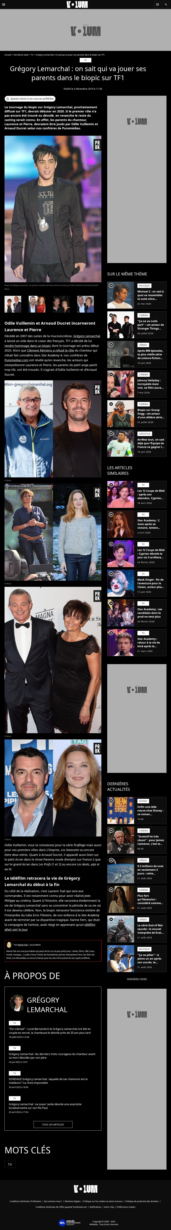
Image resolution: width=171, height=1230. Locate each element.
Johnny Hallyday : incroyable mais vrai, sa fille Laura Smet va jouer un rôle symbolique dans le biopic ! (149, 389)
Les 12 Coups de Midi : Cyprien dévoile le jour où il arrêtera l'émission (151, 555)
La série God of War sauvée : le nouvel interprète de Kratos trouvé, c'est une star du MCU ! (150, 932)
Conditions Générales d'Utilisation (25, 1201)
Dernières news (21, 54)
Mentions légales (73, 1201)
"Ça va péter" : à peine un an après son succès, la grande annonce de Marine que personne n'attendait (150, 966)
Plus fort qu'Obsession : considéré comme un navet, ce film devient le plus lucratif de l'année (149, 905)
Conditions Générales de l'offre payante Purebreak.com (61, 1207)
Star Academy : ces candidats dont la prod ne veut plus (149, 612)
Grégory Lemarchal (86, 336)
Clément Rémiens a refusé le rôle (50, 350)
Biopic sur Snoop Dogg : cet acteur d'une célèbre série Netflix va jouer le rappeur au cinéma (150, 417)
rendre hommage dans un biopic (28, 346)
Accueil (8, 54)
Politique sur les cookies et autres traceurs (103, 1201)
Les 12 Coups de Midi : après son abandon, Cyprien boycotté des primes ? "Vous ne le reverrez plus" (151, 500)
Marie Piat (23, 944)
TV (32, 54)
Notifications (95, 1207)
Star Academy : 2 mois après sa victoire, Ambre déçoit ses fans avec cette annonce (150, 528)
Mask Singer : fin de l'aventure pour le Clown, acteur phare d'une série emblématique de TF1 (150, 589)
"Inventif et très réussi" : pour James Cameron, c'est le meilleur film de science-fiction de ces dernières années (150, 847)
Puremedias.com (16, 360)
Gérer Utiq (109, 1207)
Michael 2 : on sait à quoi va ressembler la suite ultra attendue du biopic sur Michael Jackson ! (150, 301)
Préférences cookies (126, 1207)
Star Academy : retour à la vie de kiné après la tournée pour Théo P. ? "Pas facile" (149, 646)
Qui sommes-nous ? (53, 1201)
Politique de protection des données (142, 1201)
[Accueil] (80, 4)
